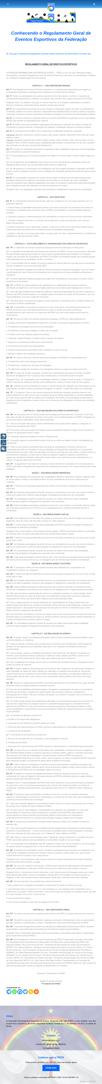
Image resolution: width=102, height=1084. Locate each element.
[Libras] (3, 436)
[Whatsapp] (14, 991)
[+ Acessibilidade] (3, 449)
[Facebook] (19, 991)
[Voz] (3, 442)
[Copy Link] (30, 991)
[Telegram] (8, 991)
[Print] (36, 991)
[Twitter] (25, 991)
